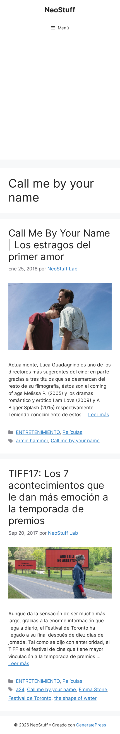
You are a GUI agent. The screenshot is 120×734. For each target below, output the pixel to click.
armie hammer (32, 440)
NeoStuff (60, 10)
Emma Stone (93, 689)
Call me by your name (75, 440)
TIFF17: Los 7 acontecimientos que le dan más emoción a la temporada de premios (58, 496)
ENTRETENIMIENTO (38, 432)
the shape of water (75, 698)
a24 (20, 689)
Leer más (98, 414)
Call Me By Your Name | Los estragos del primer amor (59, 244)
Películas (72, 432)
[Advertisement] (60, 99)
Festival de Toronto (29, 698)
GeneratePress (91, 725)
